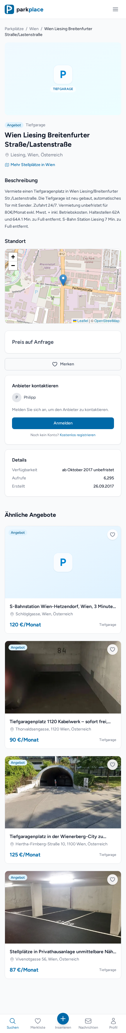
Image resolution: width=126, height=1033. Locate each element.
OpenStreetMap (107, 320)
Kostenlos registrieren (78, 435)
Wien (34, 28)
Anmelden (63, 423)
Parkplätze (14, 28)
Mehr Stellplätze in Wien (33, 164)
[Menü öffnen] (115, 9)
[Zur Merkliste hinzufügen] (112, 534)
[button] (63, 280)
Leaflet (82, 320)
